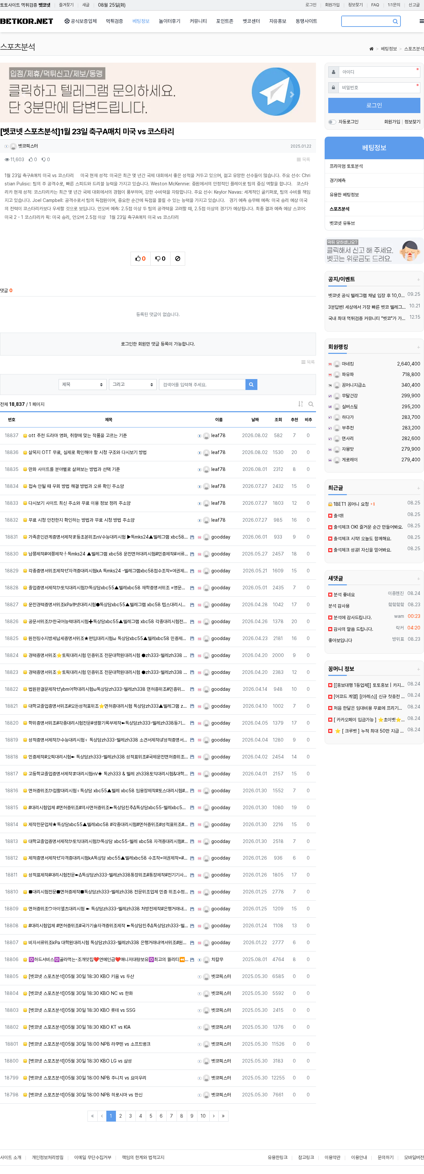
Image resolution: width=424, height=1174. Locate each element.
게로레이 (349, 459)
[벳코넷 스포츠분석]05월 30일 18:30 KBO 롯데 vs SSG (81, 1010)
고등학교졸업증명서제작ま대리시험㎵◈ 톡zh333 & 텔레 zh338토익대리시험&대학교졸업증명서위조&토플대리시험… (107, 773)
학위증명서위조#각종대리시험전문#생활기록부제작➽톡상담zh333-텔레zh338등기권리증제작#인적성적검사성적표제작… (107, 723)
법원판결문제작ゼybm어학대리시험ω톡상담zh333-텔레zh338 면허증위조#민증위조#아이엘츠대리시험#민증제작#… (107, 689)
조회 (278, 419)
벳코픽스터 (27, 146)
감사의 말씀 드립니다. (352, 629)
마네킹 (347, 363)
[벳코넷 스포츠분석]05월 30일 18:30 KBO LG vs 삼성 (79, 1061)
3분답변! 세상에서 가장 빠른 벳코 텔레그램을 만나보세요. (367, 307)
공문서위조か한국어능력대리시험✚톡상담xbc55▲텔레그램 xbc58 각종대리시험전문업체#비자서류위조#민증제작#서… (107, 621)
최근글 (335, 488)
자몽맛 (347, 449)
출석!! (338, 515)
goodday (220, 537)
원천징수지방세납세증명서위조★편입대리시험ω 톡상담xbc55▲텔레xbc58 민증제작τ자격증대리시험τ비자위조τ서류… (107, 638)
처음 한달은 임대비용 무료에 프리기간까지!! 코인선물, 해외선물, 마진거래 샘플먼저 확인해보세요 (368, 708)
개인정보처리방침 (48, 1157)
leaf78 (218, 435)
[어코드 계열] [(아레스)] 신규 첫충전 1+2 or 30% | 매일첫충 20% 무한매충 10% (368, 696)
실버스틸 (349, 406)
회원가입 (332, 4)
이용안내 (359, 1157)
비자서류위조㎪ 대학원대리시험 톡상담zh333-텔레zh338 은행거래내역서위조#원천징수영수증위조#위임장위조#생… (107, 942)
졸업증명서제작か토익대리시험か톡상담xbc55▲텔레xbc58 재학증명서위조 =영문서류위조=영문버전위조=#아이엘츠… (107, 587)
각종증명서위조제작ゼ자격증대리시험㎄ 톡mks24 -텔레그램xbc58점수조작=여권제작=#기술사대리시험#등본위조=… (107, 570)
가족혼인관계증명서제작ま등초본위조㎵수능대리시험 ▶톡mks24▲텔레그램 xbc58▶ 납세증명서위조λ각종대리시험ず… (107, 537)
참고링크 (306, 1157)
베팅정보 (389, 48)
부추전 (347, 427)
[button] (23, 94)
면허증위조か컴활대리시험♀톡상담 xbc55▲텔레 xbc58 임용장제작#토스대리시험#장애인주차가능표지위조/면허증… (107, 790)
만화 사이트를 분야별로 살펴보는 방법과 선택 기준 (73, 469)
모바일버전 (414, 1157)
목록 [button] (305, 159)
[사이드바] (422, 21)
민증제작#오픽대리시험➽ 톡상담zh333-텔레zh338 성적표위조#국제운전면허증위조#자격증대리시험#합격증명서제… (107, 756)
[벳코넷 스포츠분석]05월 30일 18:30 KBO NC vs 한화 (80, 993)
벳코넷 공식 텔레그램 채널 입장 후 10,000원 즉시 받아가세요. (366, 295)
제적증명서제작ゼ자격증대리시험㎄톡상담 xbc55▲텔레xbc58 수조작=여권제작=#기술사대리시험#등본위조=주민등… (107, 858)
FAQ (375, 4)
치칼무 (216, 959)
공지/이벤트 (341, 279)
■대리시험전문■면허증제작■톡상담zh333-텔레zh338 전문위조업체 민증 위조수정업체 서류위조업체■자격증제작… (107, 891)
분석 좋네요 (343, 594)
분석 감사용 (338, 606)
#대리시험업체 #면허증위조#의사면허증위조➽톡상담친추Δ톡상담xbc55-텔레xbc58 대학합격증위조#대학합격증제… (107, 807)
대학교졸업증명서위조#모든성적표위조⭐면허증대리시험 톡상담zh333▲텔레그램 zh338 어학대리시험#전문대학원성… (107, 706)
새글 (85, 4)
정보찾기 (355, 4)
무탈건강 (349, 395)
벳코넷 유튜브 (342, 223)
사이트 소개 (10, 1157)
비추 (308, 419)
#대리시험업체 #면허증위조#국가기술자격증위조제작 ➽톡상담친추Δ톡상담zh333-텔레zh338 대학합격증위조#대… (107, 925)
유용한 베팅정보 (344, 194)
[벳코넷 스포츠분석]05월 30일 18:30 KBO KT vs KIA (79, 1027)
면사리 (347, 438)
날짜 (255, 419)
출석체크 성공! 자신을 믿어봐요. (362, 550)
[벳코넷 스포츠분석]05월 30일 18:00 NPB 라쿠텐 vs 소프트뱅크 (88, 1044)
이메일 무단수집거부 (92, 1157)
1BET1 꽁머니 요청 (350, 504)
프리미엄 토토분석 (346, 166)
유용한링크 (278, 1157)
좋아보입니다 (340, 640)
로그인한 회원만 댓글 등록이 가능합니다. (158, 344)
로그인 (310, 4)
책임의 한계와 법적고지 (143, 1157)
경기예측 (337, 180)
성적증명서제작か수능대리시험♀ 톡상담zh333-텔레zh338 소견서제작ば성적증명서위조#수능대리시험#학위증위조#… (107, 740)
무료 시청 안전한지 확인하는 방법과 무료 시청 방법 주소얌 (80, 520)
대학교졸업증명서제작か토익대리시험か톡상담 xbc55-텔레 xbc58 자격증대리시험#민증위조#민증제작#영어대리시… (107, 841)
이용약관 (333, 1157)
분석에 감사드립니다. (352, 617)
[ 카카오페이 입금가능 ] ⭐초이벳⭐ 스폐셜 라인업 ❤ (368, 719)
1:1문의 (394, 4)
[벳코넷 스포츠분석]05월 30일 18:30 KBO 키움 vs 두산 (80, 976)
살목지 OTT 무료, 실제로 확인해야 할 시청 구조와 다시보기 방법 (87, 452)
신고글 (414, 4)
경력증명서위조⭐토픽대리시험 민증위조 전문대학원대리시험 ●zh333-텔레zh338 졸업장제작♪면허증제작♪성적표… (107, 655)
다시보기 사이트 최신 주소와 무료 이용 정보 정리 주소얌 (79, 503)
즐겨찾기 (66, 4)
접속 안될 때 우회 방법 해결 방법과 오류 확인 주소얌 (75, 486)
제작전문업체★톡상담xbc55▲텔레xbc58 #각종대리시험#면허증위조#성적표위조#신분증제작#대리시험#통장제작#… (107, 824)
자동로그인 (348, 121)
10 (203, 1116)
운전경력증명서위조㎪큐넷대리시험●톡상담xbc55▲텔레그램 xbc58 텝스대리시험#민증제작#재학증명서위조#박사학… (107, 604)
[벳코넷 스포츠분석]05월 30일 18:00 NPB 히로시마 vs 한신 (84, 1094)
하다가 (347, 417)
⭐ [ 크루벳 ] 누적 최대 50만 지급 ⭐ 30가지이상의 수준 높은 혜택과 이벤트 (368, 731)
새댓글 (335, 578)
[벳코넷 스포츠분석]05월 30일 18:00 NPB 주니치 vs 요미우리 (86, 1077)
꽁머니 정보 (341, 669)
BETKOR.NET (26, 21)
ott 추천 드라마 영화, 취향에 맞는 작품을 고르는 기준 (77, 435)
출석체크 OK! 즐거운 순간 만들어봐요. (367, 527)
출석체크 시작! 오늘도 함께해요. (362, 538)
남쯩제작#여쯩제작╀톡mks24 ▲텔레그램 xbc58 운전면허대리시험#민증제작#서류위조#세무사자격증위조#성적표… (107, 553)
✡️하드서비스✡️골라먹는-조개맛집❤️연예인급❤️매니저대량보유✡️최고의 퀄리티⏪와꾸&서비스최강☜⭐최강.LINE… (107, 959)
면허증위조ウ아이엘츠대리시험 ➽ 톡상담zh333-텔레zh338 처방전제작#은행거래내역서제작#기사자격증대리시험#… (107, 908)
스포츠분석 (414, 48)
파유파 (347, 374)
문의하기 (386, 1157)
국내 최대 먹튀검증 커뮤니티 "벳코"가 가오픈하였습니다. (368, 318)
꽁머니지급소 (353, 385)
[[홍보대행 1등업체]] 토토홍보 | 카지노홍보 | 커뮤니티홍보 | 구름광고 (368, 685)
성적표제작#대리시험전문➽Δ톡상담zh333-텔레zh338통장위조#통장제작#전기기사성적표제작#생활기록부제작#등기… (107, 875)
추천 (294, 419)
